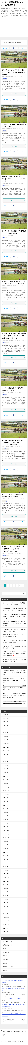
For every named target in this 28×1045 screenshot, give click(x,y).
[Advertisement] (14, 28)
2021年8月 (5, 931)
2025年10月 (6, 750)
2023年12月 (6, 830)
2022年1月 (5, 913)
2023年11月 (6, 834)
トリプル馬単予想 (7, 941)
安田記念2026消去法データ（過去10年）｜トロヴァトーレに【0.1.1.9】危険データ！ (13, 179)
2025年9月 (5, 754)
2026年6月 (5, 721)
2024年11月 (6, 790)
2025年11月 (6, 747)
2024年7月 (5, 805)
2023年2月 (5, 866)
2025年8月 (5, 758)
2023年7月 (5, 848)
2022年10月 (6, 881)
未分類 (4, 948)
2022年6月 (5, 895)
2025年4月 (5, 772)
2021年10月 (6, 924)
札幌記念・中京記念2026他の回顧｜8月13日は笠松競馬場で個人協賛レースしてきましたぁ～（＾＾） (14, 616)
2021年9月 (5, 928)
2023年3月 (5, 863)
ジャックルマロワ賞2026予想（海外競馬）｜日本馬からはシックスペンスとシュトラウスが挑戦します (14, 623)
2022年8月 (5, 888)
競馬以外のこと (7, 959)
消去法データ (6, 185)
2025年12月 (6, 743)
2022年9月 (5, 884)
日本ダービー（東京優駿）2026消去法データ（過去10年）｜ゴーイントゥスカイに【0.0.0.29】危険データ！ (14, 336)
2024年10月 (6, 794)
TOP (13, 1031)
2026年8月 (5, 714)
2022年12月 (6, 873)
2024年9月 (5, 797)
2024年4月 (5, 816)
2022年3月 (5, 906)
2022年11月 (6, 877)
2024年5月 (5, 812)
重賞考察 (5, 970)
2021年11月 (6, 921)
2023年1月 (5, 870)
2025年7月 (5, 761)
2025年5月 (5, 769)
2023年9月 (5, 841)
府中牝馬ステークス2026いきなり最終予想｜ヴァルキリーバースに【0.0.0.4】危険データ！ (14, 72)
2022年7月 (5, 892)
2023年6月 (5, 852)
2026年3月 (5, 732)
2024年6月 (5, 808)
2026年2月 (5, 736)
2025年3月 (5, 776)
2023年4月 (5, 859)
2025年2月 (5, 779)
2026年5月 (5, 725)
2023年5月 (5, 855)
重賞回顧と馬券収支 (8, 966)
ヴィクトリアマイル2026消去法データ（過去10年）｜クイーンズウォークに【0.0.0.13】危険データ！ (13, 549)
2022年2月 (5, 910)
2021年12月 (6, 917)
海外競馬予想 (6, 952)
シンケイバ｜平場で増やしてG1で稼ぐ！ (12, 998)
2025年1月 (5, 783)
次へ (20, 585)
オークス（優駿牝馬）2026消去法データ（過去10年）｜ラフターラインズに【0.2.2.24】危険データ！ (14, 442)
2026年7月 (5, 718)
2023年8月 (5, 845)
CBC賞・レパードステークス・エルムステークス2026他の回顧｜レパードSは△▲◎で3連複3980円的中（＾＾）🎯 (14, 653)
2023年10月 (6, 837)
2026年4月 (5, 729)
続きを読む (14, 93)
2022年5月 (5, 899)
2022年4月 (5, 902)
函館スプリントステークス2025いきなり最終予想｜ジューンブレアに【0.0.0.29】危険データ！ (14, 687)
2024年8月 (5, 801)
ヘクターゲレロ (10, 697)
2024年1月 (5, 826)
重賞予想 (5, 78)
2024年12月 (6, 787)
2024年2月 (5, 823)
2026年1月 (5, 740)
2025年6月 (5, 765)
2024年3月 (5, 819)
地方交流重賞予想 (7, 945)
